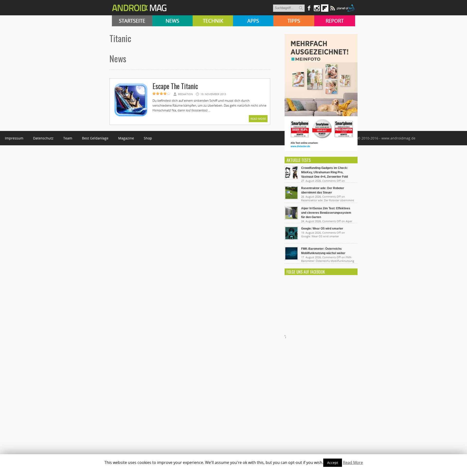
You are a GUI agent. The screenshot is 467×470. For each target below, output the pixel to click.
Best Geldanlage (95, 138)
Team (67, 138)
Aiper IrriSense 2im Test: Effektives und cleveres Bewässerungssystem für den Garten (326, 213)
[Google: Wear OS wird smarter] (291, 239)
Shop (148, 138)
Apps (253, 21)
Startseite (132, 21)
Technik (213, 21)
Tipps (293, 21)
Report (335, 21)
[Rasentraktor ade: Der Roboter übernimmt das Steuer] (291, 198)
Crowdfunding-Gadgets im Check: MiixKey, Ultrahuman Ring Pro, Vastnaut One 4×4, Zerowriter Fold (324, 172)
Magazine (126, 138)
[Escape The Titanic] (131, 117)
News (172, 21)
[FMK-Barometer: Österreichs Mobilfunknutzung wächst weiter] (291, 259)
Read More (258, 118)
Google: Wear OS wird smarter (322, 228)
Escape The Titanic (175, 86)
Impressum (14, 138)
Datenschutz (43, 138)
